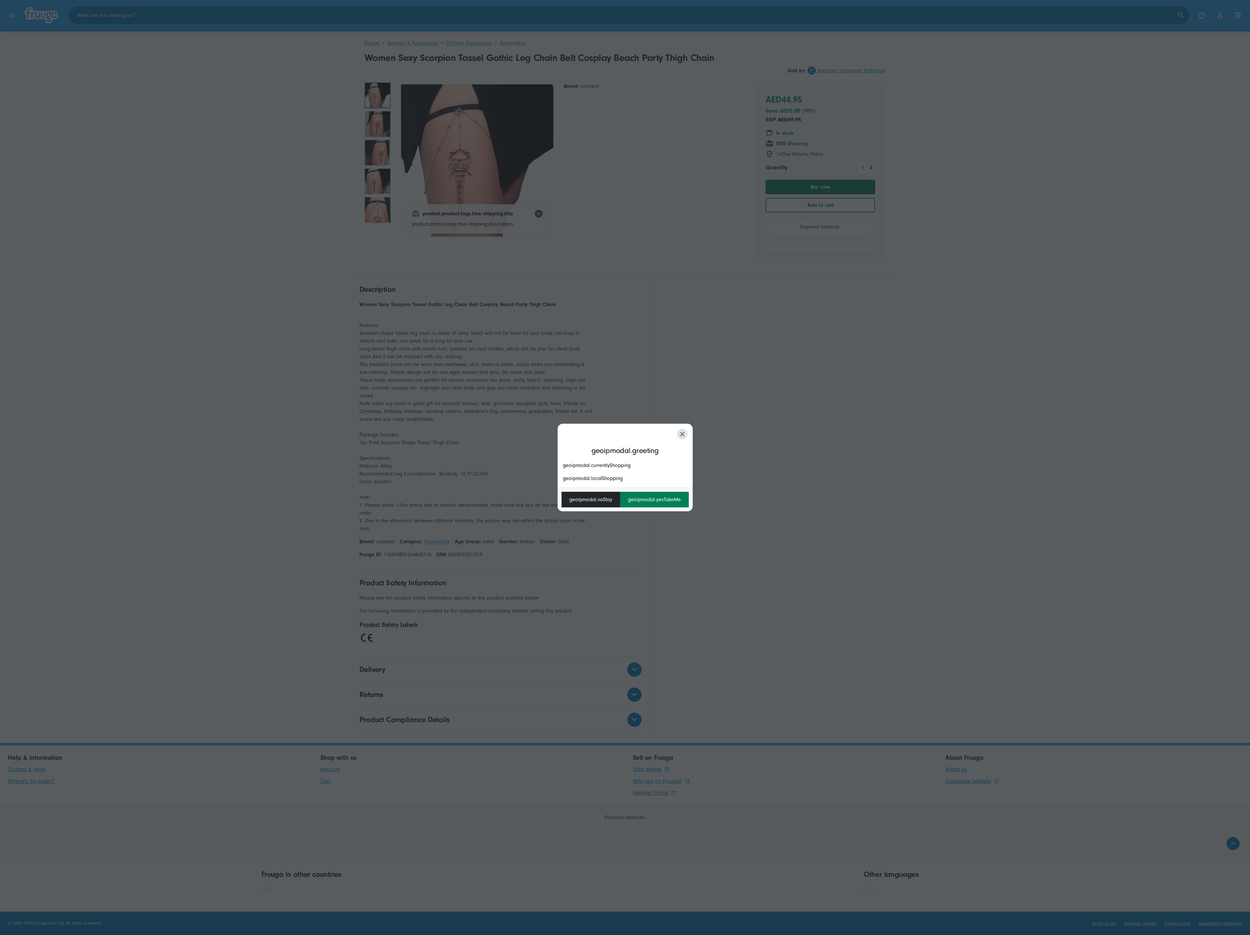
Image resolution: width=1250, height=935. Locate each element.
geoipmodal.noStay (590, 500)
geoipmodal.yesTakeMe (654, 500)
